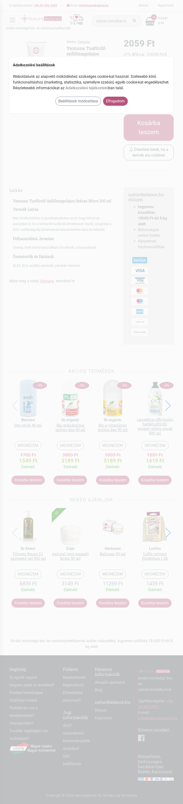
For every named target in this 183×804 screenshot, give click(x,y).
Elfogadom (115, 101)
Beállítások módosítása (78, 101)
